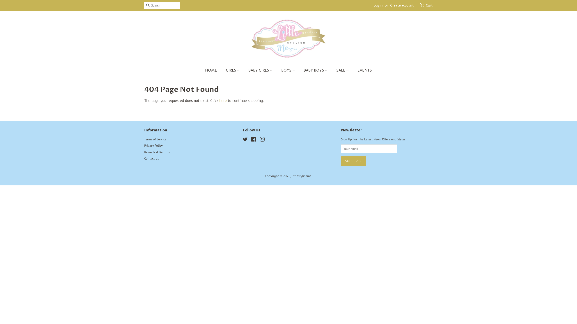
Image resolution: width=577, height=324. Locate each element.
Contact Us (151, 158)
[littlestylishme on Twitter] (245, 140)
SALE (341, 70)
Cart (429, 5)
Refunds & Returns (157, 152)
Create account (402, 5)
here (223, 100)
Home (211, 70)
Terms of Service (155, 139)
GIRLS (231, 70)
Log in (378, 5)
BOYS (286, 70)
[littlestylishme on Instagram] (262, 140)
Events (364, 70)
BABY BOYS (314, 70)
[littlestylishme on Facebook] (253, 140)
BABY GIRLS (259, 70)
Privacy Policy (153, 145)
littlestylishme (301, 176)
